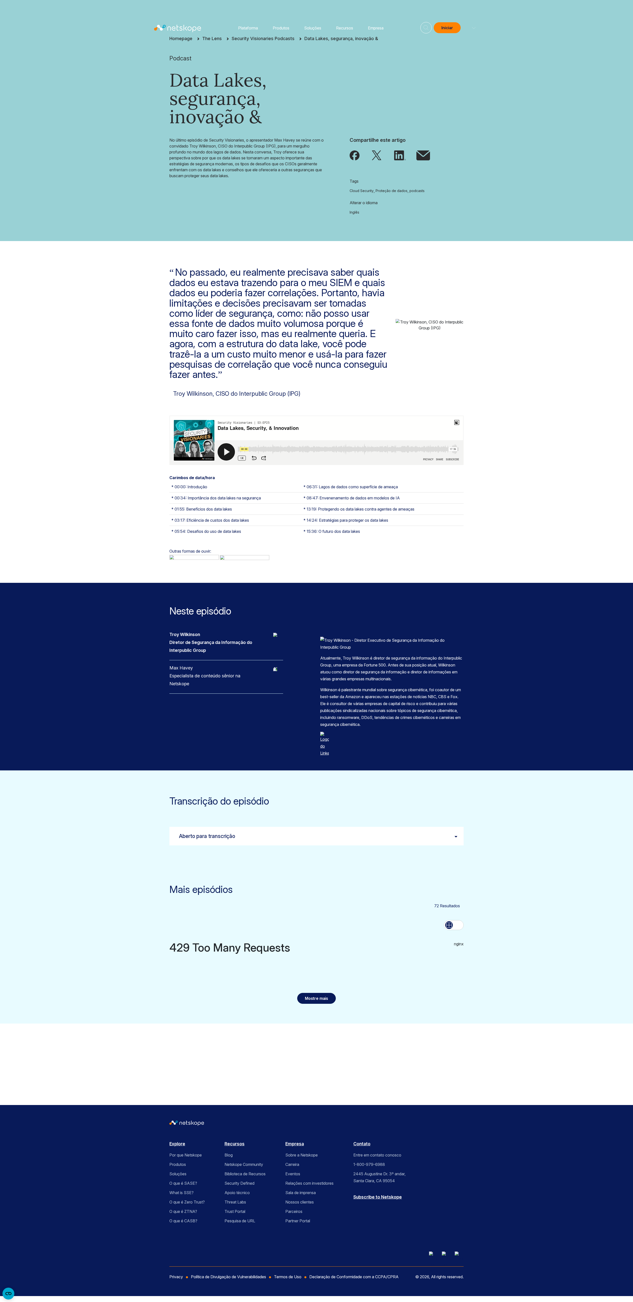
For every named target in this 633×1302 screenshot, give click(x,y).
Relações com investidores (309, 1183)
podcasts (417, 191)
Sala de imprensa (300, 1192)
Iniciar (447, 27)
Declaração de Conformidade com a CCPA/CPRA (354, 1276)
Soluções (312, 27)
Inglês (354, 212)
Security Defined (239, 1183)
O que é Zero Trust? (187, 1202)
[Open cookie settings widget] (8, 1294)
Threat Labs (235, 1202)
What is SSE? (181, 1192)
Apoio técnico (237, 1192)
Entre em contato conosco (377, 1155)
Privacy (176, 1276)
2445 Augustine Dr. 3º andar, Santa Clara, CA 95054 (379, 1177)
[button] (471, 27)
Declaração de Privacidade (225, 1080)
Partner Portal (297, 1220)
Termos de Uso (270, 1072)
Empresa (376, 27)
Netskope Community (244, 1164)
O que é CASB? (183, 1220)
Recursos (344, 27)
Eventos (292, 1173)
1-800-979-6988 (369, 1164)
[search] (426, 25)
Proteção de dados (391, 191)
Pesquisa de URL (240, 1220)
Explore (177, 1143)
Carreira (292, 1164)
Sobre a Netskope (301, 1155)
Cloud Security (362, 191)
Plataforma (248, 27)
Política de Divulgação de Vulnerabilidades (228, 1276)
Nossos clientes (299, 1202)
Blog (229, 1155)
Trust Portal (235, 1211)
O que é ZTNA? (183, 1211)
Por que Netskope (185, 1155)
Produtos (281, 27)
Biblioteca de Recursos (245, 1173)
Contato (361, 1143)
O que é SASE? (183, 1183)
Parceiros (293, 1211)
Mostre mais (316, 998)
